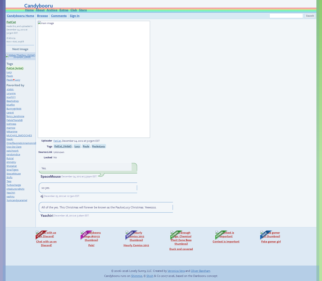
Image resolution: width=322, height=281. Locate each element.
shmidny (11, 162)
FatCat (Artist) (15, 68)
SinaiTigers (12, 170)
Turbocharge (14, 185)
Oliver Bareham (200, 271)
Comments (59, 15)
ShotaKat (12, 166)
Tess (9, 181)
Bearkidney (13, 101)
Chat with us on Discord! (44, 238)
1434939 (11, 93)
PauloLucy (13, 80)
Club (73, 9)
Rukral (10, 158)
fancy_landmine (15, 116)
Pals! (85, 238)
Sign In (75, 15)
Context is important (225, 236)
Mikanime (12, 131)
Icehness (11, 124)
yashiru (11, 196)
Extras (63, 9)
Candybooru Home (20, 15)
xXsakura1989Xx (15, 189)
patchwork (13, 151)
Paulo (10, 76)
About (40, 9)
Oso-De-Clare (14, 147)
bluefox (11, 105)
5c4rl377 (11, 97)
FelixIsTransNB (15, 120)
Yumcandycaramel (17, 200)
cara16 (10, 112)
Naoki (10, 139)
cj (42, 195)
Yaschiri (11, 192)
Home (29, 9)
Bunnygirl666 (14, 108)
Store (83, 9)
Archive (52, 9)
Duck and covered (180, 240)
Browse (42, 15)
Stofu (9, 177)
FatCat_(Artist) (63, 146)
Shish (149, 276)
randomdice (13, 154)
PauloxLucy (98, 146)
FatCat (11, 22)
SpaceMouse (14, 173)
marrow (11, 128)
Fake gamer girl (268, 236)
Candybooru (38, 5)
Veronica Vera (176, 271)
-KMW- (10, 89)
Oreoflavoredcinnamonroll (21, 143)
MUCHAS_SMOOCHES (19, 135)
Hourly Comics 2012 (135, 238)
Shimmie (136, 276)
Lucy (9, 72)
